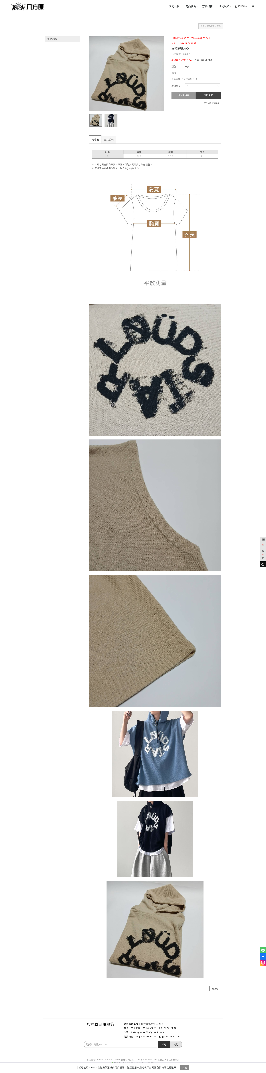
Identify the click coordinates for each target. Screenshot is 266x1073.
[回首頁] (28, 6)
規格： (174, 73)
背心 (219, 26)
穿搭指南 (207, 6)
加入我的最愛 (213, 103)
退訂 (176, 1044)
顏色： (174, 66)
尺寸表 (95, 139)
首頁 (203, 26)
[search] (253, 6)
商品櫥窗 (191, 6)
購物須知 (224, 6)
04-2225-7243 (168, 1028)
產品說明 (109, 139)
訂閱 (164, 1044)
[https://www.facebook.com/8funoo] (263, 956)
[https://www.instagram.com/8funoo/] (263, 963)
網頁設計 (162, 1060)
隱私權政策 (174, 1060)
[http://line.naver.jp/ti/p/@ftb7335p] (263, 950)
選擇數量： (177, 86)
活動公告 (174, 6)
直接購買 (208, 95)
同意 (184, 1068)
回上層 (215, 988)
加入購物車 (183, 95)
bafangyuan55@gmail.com (147, 1032)
